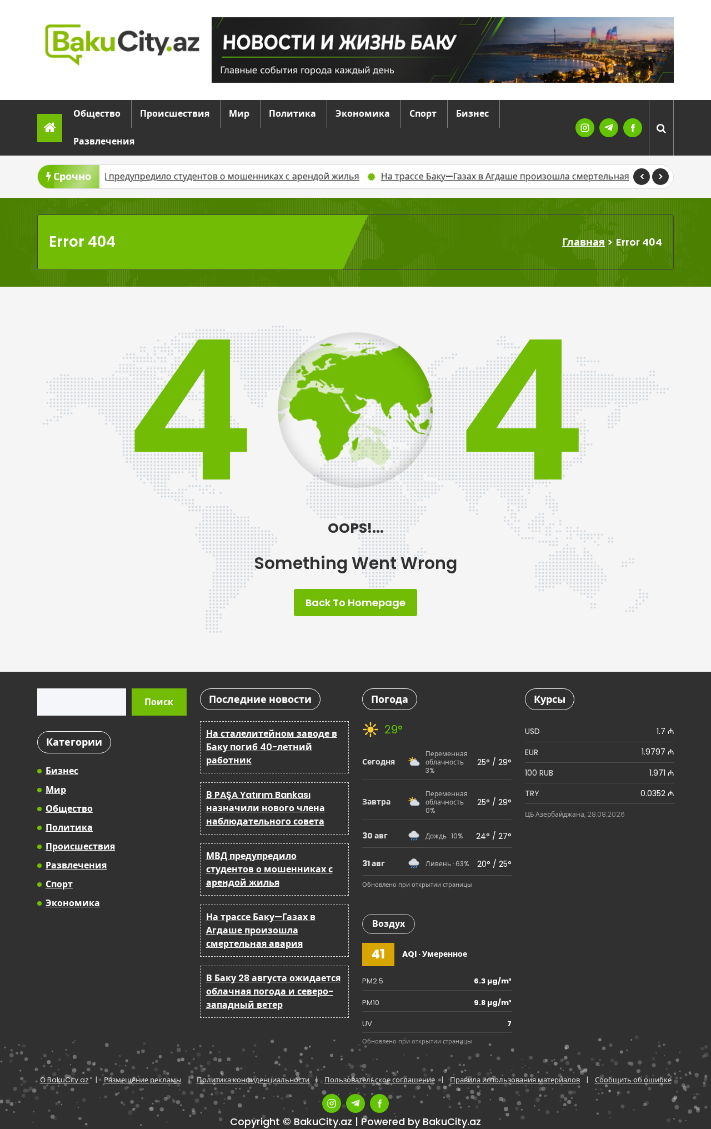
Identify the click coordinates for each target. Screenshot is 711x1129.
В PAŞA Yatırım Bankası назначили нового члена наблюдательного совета (265, 808)
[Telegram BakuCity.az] (608, 127)
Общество (97, 113)
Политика (292, 113)
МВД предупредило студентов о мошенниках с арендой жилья (172, 176)
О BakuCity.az (64, 1080)
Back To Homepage (355, 603)
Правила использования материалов (515, 1080)
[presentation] (641, 176)
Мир (239, 113)
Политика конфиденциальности (253, 1080)
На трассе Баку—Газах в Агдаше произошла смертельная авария (471, 176)
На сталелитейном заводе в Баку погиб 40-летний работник (271, 747)
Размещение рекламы (143, 1080)
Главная (583, 242)
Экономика (363, 113)
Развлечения (103, 141)
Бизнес (472, 113)
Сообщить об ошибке (633, 1080)
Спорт (423, 113)
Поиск (158, 702)
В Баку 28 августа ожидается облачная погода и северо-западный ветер (273, 991)
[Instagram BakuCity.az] (584, 127)
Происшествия (174, 113)
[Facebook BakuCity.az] (632, 127)
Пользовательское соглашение (379, 1080)
